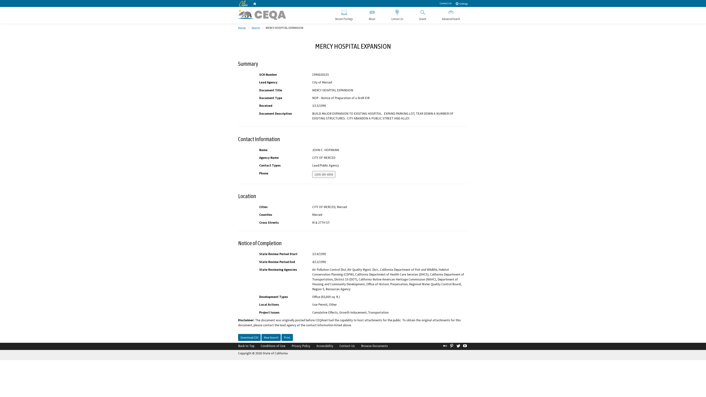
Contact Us (446, 3)
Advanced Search (451, 19)
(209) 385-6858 (324, 174)
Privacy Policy (301, 346)
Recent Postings (344, 19)
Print (287, 337)
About (372, 19)
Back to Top (246, 346)
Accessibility (324, 346)
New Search (271, 337)
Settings (463, 3)
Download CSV (249, 337)
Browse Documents (374, 346)
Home (242, 28)
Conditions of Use (273, 346)
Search (422, 19)
